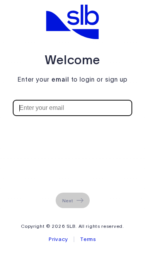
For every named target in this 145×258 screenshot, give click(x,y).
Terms (88, 239)
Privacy (59, 239)
